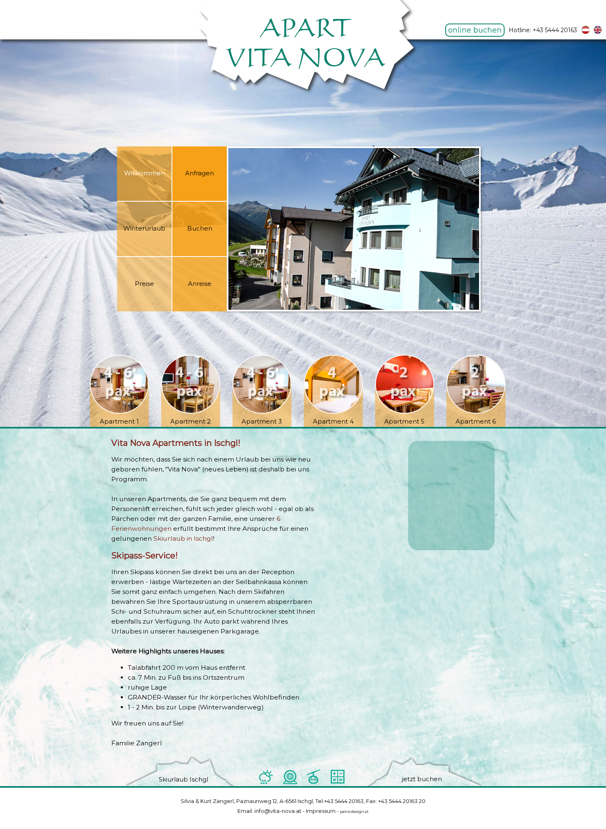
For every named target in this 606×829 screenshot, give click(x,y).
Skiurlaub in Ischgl (183, 538)
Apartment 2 (190, 421)
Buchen (199, 228)
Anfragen (199, 173)
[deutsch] (585, 32)
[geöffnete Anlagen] (313, 783)
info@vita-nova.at (277, 811)
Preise (144, 283)
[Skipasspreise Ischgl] (337, 783)
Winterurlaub (144, 228)
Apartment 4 (333, 421)
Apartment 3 (262, 421)
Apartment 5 (404, 421)
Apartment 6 (476, 421)
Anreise (199, 283)
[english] (598, 32)
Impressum (321, 811)
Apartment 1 (119, 421)
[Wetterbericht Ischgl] (266, 783)
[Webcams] (290, 783)
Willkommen (144, 173)
